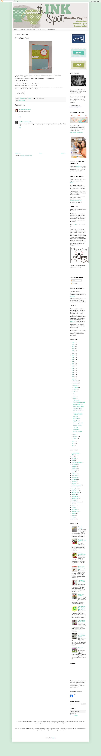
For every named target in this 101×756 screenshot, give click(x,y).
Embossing (74, 473)
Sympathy (74, 500)
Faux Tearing (75, 477)
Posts (73, 280)
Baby (73, 456)
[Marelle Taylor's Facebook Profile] (71, 697)
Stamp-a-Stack (75, 498)
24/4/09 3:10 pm (27, 109)
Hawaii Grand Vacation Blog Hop (81, 568)
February (75, 436)
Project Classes (75, 490)
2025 (73, 344)
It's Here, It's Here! (77, 431)
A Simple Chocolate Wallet (82, 553)
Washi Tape (74, 509)
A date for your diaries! (78, 411)
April (74, 398)
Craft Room (74, 468)
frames (73, 517)
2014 (73, 368)
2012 (73, 372)
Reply (20, 117)
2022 (73, 351)
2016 (73, 364)
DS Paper (74, 470)
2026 (73, 342)
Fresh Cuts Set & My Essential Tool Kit (78, 413)
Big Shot (74, 458)
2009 (73, 379)
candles (73, 515)
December (75, 381)
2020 (73, 355)
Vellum (73, 507)
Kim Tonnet (21, 121)
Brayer (73, 460)
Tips (73, 504)
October (75, 385)
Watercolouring (22, 100)
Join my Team (41, 29)
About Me (22, 29)
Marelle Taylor (73, 694)
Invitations (74, 481)
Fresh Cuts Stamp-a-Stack (79, 402)
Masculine (74, 483)
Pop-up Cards (75, 489)
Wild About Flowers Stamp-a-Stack (81, 635)
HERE (74, 224)
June (74, 394)
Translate (76, 715)
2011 (73, 374)
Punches (73, 494)
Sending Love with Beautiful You (81, 582)
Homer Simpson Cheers (78, 406)
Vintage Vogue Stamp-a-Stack (81, 620)
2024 (73, 346)
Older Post (63, 153)
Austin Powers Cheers (78, 404)
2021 (73, 353)
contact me (72, 321)
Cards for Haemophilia (77, 462)
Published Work (75, 492)
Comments (74, 283)
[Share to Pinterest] (43, 98)
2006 (73, 445)
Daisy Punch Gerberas (81, 594)
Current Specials (51, 29)
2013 (73, 370)
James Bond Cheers (77, 408)
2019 (73, 357)
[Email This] (37, 98)
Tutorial (73, 505)
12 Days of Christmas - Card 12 (82, 540)
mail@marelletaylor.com (75, 107)
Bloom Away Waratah (78, 423)
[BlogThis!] (38, 98)
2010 (73, 377)
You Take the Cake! (77, 425)
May (74, 396)
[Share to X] (40, 98)
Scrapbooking (75, 496)
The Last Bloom (76, 418)
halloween (74, 519)
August (75, 389)
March (75, 434)
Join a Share (76, 429)
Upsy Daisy (75, 427)
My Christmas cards (76, 485)
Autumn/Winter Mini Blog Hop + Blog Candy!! (82, 608)
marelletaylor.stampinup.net (76, 132)
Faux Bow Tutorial (80, 527)
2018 (73, 359)
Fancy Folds (74, 475)
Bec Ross (21, 109)
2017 (73, 361)
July (74, 391)
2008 (73, 441)
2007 (73, 443)
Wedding (74, 513)
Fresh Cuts (75, 416)
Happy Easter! (76, 421)
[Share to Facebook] (41, 98)
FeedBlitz (72, 296)
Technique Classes (76, 502)
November (75, 383)
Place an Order (31, 29)
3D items (74, 455)
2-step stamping (75, 453)
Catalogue (78, 166)
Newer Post (17, 153)
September (75, 387)
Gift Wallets (74, 479)
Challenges (74, 464)
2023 (73, 348)
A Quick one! (76, 400)
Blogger (53, 738)
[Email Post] (34, 98)
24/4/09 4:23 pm (28, 121)
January (75, 438)
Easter (73, 472)
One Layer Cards (75, 487)
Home (15, 29)
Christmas (74, 466)
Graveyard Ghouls (80, 648)
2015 (73, 366)
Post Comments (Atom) (26, 155)
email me (77, 245)
